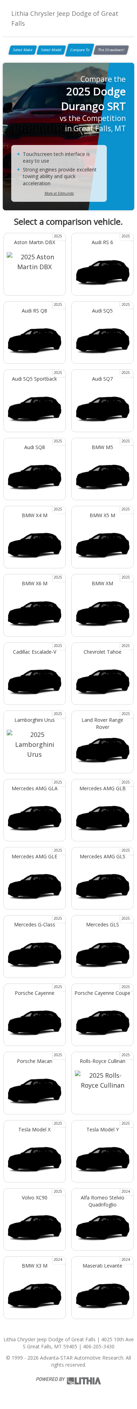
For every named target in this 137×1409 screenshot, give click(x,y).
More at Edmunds (59, 193)
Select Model (51, 49)
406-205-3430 (99, 1346)
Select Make (22, 49)
